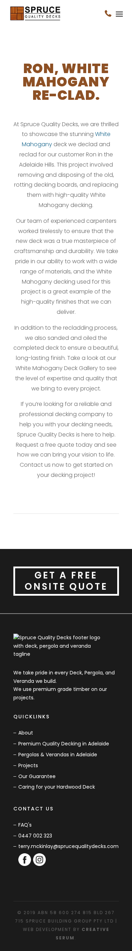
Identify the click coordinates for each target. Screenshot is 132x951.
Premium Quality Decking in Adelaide (63, 743)
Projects (28, 765)
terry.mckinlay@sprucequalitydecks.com (68, 846)
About (25, 732)
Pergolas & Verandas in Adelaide (57, 754)
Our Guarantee (37, 776)
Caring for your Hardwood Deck (56, 786)
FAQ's (25, 824)
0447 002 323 (35, 835)
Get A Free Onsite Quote (66, 581)
